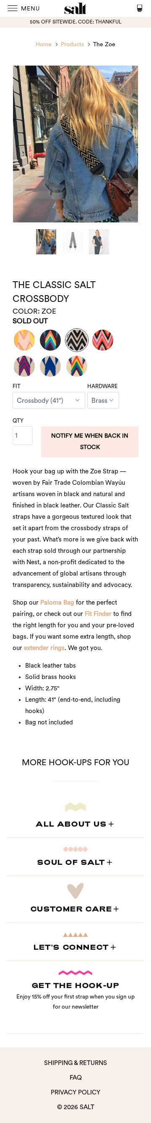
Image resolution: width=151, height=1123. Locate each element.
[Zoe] (76, 340)
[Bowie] (102, 340)
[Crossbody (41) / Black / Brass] (75, 144)
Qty (18, 420)
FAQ (76, 1078)
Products (72, 45)
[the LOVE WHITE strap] (76, 366)
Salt (87, 1107)
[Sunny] (24, 340)
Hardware (102, 386)
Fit (17, 386)
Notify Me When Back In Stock (89, 441)
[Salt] (75, 8)
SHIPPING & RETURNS (75, 1063)
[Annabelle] (24, 366)
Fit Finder (98, 614)
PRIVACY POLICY (75, 1092)
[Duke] (50, 366)
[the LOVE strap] (50, 340)
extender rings (44, 648)
